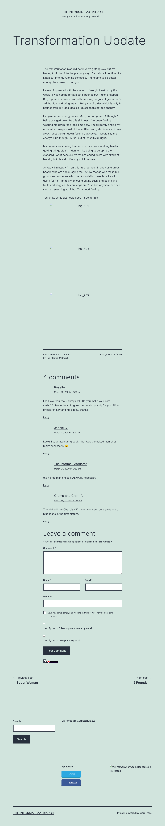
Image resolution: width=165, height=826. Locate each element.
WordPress (145, 813)
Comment (49, 548)
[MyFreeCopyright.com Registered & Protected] (131, 768)
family (119, 354)
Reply (46, 417)
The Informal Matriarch (82, 12)
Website (47, 596)
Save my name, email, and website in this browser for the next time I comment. (81, 614)
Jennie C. (61, 428)
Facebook (73, 782)
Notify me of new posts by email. (62, 640)
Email (89, 580)
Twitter (72, 774)
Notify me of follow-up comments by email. (68, 628)
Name (47, 580)
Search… (18, 721)
